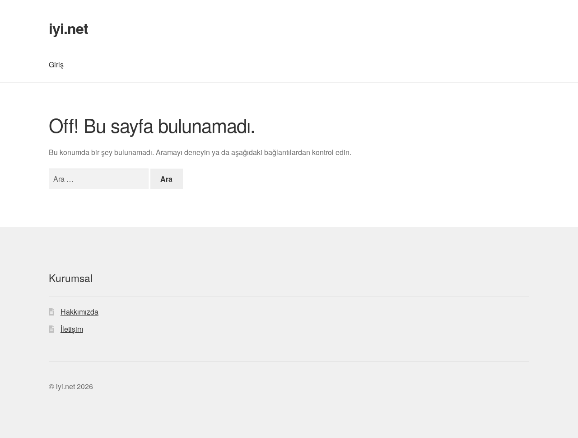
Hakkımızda (79, 311)
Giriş (56, 64)
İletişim (72, 329)
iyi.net (68, 28)
